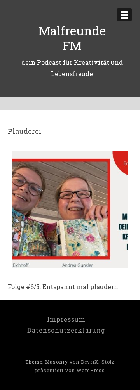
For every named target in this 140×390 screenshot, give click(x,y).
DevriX (89, 362)
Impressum (66, 319)
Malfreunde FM (72, 38)
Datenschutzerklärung (66, 330)
